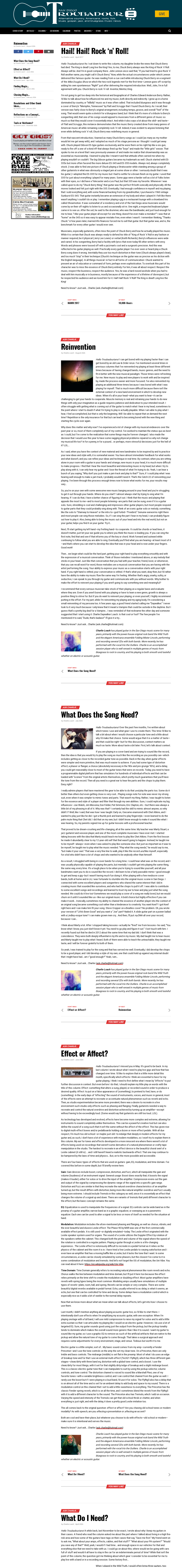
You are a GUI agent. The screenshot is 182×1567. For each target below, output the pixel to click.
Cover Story (18, 30)
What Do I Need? (22, 77)
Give (162, 13)
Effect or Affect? (22, 69)
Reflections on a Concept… (27, 114)
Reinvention (20, 43)
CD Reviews (54, 30)
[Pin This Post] (38, 51)
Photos (77, 30)
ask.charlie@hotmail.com (109, 963)
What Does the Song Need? (27, 60)
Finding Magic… (21, 86)
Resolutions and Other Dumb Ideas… (27, 104)
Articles (30, 30)
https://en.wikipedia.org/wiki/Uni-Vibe (104, 1264)
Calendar (66, 30)
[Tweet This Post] (28, 51)
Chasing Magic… (22, 94)
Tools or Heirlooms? (23, 123)
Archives (87, 30)
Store (98, 30)
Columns (42, 30)
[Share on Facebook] (18, 51)
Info (106, 30)
